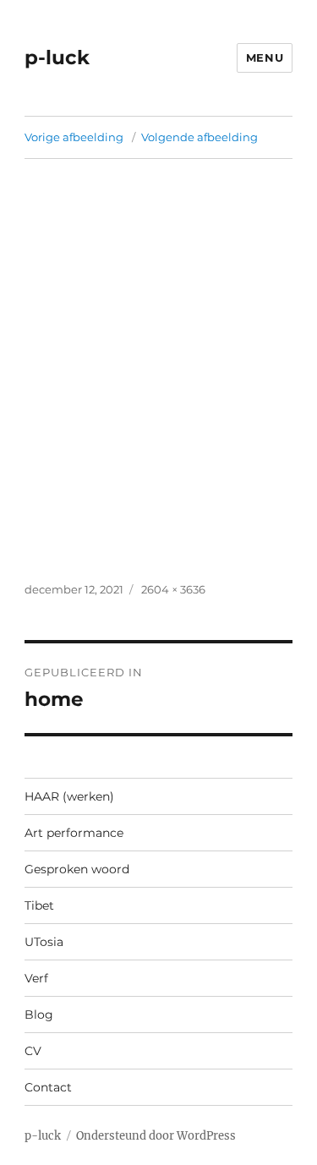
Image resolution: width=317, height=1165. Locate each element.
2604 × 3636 (173, 589)
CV (33, 1050)
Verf (36, 978)
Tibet (39, 905)
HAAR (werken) (69, 796)
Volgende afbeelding (199, 137)
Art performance (74, 832)
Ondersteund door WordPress (156, 1136)
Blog (39, 1014)
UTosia (44, 941)
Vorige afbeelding (74, 137)
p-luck (57, 57)
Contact (48, 1087)
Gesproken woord (77, 869)
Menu (264, 57)
